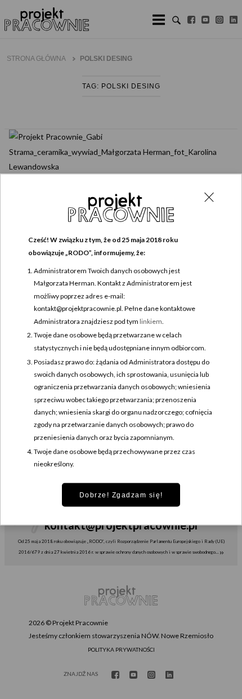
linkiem (151, 321)
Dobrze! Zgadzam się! (121, 494)
